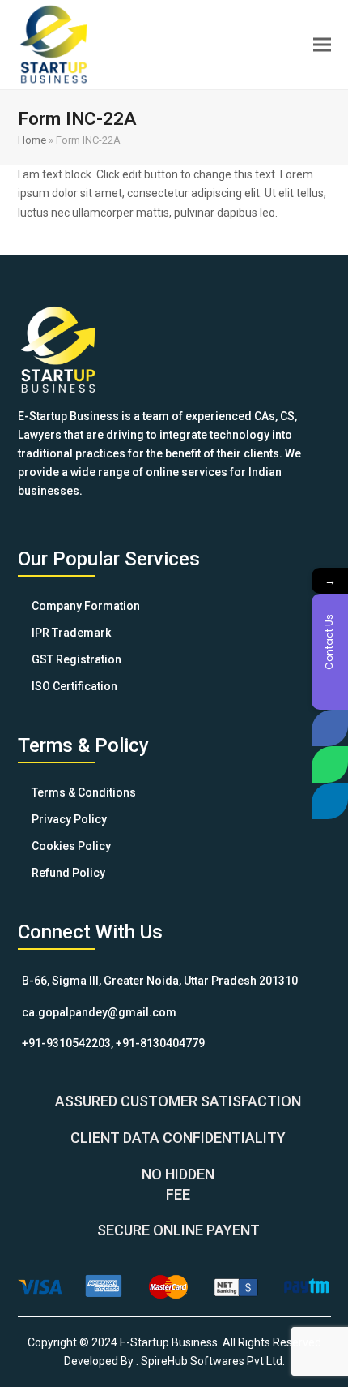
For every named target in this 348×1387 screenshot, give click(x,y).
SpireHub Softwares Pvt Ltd (211, 1361)
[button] (322, 44)
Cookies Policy (71, 846)
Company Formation (86, 605)
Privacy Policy (69, 819)
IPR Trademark (71, 632)
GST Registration (76, 659)
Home (32, 140)
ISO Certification (74, 686)
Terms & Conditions (84, 792)
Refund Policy (68, 872)
